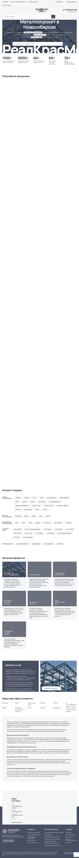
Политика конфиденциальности (71, 839)
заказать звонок (72, 11)
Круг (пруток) (42, 501)
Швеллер (18, 497)
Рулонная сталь (36, 505)
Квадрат (32, 501)
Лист (17, 522)
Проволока (69, 522)
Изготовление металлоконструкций (54, 832)
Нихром (48, 516)
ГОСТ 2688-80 (17, 529)
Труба (41, 497)
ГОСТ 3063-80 (58, 529)
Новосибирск (59, 1)
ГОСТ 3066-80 (69, 529)
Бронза (26, 516)
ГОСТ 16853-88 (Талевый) (64, 533)
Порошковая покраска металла (53, 845)
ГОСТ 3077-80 (28, 533)
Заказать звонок (8, 841)
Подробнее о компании (50, 688)
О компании (5, 1)
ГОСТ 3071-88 (17, 533)
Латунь (34, 516)
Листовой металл (51, 497)
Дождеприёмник (36, 544)
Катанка (24, 501)
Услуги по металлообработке (18, 1)
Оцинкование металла (50, 841)
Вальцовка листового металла (52, 839)
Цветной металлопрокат (34, 834)
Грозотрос (16, 537)
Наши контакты (6, 5)
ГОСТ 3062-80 (47, 529)
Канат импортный (27, 537)
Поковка (45, 509)
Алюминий (18, 516)
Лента (37, 509)
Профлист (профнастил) (22, 505)
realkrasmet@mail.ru (71, 1)
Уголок (34, 497)
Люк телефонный (48, 544)
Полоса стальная (48, 505)
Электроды (60, 544)
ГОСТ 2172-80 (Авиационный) (32, 529)
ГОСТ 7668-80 (39, 533)
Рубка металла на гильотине (52, 837)
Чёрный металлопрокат (34, 832)
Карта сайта (69, 842)
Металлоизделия (32, 842)
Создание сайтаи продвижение (68, 853)
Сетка (17, 501)
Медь (41, 516)
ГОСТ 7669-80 (50, 533)
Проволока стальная (62, 505)
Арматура (26, 497)
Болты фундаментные (55, 501)
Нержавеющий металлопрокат (32, 837)
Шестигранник (28, 509)
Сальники (18, 509)
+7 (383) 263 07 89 (70, 10)
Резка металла (48, 834)
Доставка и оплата (33, 1)
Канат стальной (32, 840)
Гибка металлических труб (52, 843)
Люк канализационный (22, 544)
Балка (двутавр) (64, 497)
